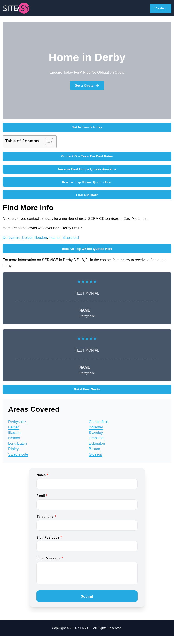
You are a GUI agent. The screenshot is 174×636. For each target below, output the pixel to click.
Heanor (54, 237)
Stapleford (70, 237)
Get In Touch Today (87, 127)
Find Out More (87, 195)
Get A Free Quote (87, 389)
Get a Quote (84, 85)
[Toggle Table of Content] (47, 142)
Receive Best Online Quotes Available (87, 169)
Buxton (94, 449)
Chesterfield (98, 422)
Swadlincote (18, 454)
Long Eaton (17, 443)
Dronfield (96, 438)
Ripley (13, 449)
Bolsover (96, 427)
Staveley (96, 433)
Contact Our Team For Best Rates (87, 156)
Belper (27, 237)
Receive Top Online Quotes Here (87, 182)
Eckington (97, 443)
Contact (161, 8)
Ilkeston (40, 237)
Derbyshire (11, 237)
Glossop (95, 454)
